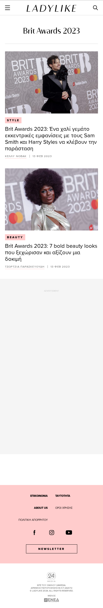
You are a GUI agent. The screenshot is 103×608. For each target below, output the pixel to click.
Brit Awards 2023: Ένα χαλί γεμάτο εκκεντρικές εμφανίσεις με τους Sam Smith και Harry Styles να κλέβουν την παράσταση (51, 138)
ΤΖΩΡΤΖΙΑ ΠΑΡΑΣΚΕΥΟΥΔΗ (24, 266)
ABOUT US (41, 508)
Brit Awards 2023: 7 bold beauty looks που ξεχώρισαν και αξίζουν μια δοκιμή (51, 252)
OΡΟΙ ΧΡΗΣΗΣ (63, 508)
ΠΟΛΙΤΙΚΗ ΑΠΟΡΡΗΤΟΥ (33, 520)
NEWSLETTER (51, 549)
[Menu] (7, 8)
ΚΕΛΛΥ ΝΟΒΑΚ (15, 156)
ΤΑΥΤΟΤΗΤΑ (62, 496)
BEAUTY (15, 237)
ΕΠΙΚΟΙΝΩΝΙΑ (39, 496)
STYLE (13, 120)
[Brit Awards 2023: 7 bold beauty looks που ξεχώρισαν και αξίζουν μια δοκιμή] (51, 199)
